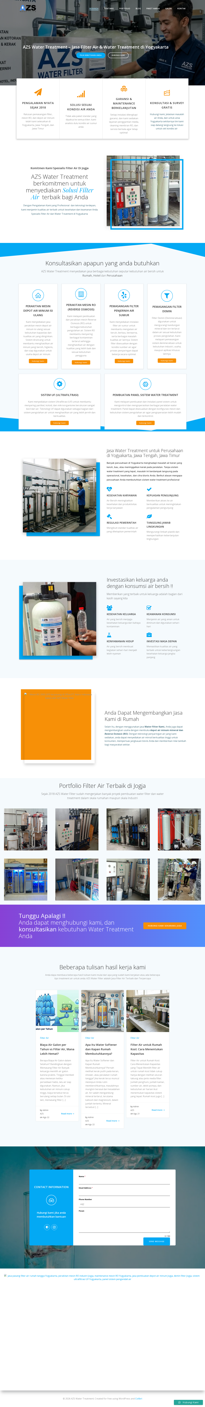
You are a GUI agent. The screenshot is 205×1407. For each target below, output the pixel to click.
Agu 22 (46, 1117)
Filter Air (44, 1037)
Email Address (86, 1188)
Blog (138, 8)
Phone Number (85, 1199)
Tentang (109, 8)
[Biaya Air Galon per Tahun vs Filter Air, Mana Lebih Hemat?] (57, 1010)
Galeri (168, 8)
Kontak (181, 8)
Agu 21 (136, 1113)
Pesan (81, 1211)
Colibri (138, 1398)
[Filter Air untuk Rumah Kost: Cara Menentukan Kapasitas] (147, 1010)
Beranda (93, 8)
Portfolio (124, 8)
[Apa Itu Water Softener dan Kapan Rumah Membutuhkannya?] (102, 1010)
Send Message (156, 1241)
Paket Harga (153, 8)
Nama (82, 1176)
